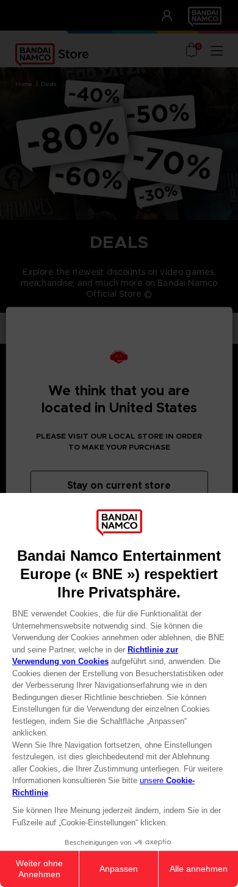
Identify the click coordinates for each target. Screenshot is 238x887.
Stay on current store (119, 485)
